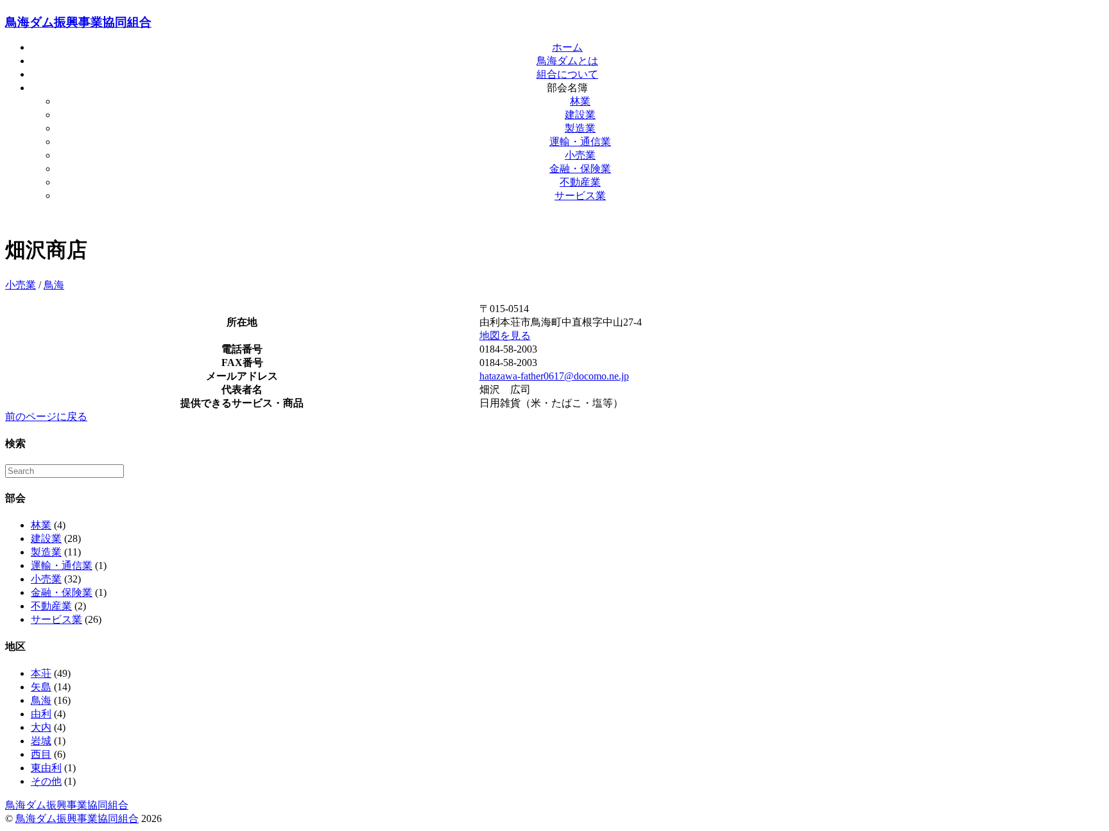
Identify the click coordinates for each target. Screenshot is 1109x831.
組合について (567, 74)
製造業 (580, 128)
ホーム (567, 47)
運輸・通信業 (580, 141)
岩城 (41, 740)
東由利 (46, 767)
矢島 (41, 686)
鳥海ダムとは (567, 60)
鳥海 (54, 284)
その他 (46, 781)
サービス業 (580, 195)
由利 (41, 713)
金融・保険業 (580, 168)
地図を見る (505, 335)
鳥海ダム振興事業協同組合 (78, 22)
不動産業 (580, 182)
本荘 (41, 673)
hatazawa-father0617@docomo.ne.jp (554, 376)
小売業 (580, 155)
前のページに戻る (46, 416)
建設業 (580, 114)
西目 (41, 754)
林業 (580, 101)
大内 (41, 727)
